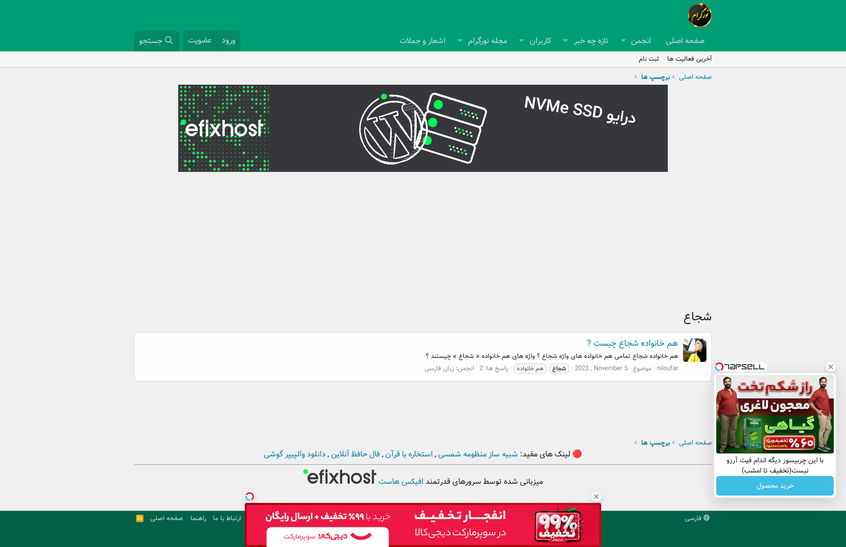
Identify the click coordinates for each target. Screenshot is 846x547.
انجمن (641, 41)
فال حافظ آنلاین (354, 454)
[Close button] (831, 367)
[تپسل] (250, 496)
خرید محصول (775, 485)
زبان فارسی (439, 368)
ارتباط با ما (227, 518)
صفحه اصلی (685, 41)
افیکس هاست (399, 482)
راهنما (198, 518)
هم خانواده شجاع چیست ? (632, 343)
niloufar (667, 368)
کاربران (540, 41)
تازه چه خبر (591, 41)
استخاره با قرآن (408, 454)
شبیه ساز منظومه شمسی (477, 454)
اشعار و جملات (423, 41)
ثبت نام (649, 59)
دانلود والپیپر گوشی (295, 454)
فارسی (694, 518)
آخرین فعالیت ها (689, 59)
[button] (623, 41)
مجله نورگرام (487, 41)
